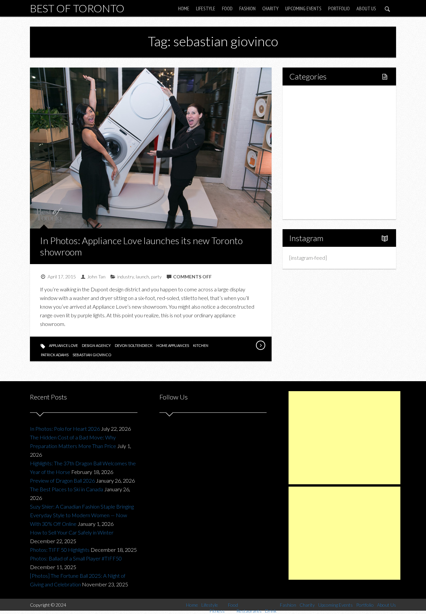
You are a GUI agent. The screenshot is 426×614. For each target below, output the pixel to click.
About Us (366, 8)
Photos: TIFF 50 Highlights (60, 549)
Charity (270, 8)
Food (227, 8)
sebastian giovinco (92, 355)
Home (183, 8)
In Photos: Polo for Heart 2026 (65, 428)
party (156, 276)
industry (125, 276)
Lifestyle (205, 8)
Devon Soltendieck (133, 345)
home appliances (172, 345)
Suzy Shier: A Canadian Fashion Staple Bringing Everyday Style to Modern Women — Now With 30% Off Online (82, 515)
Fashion (247, 8)
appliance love (63, 345)
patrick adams (55, 355)
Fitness (311, 118)
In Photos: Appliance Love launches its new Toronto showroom (141, 246)
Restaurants (317, 141)
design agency (96, 345)
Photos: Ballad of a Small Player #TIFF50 (76, 558)
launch (142, 276)
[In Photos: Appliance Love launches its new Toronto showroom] (260, 345)
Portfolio (339, 8)
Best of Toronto (77, 8)
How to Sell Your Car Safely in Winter (71, 532)
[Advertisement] (344, 437)
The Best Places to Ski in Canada (66, 489)
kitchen (200, 345)
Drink (309, 152)
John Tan (96, 276)
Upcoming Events (303, 8)
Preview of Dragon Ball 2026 (62, 480)
